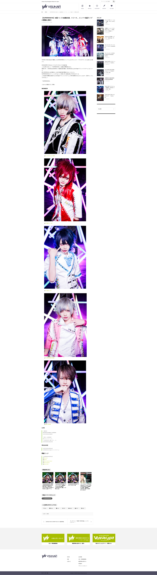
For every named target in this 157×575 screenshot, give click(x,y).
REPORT (104, 8)
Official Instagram (47, 462)
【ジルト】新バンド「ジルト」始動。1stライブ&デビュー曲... (110, 21)
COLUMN (112, 8)
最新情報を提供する (82, 561)
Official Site (46, 458)
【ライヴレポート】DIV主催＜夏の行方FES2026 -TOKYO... (110, 54)
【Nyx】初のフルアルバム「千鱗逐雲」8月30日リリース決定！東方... (110, 88)
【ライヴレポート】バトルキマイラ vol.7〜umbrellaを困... (110, 46)
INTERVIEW (97, 8)
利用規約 (80, 563)
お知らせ (69, 561)
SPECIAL (90, 8)
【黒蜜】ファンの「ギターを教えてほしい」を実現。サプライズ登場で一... (110, 30)
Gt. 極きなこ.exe (48, 223)
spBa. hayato (48, 424)
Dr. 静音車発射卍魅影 (49, 357)
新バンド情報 (50, 22)
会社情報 (80, 556)
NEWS (82, 8)
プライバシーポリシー (82, 565)
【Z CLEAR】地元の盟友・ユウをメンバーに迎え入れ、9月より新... (110, 71)
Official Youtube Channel (48, 461)
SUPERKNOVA (47, 498)
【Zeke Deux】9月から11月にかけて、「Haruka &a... (109, 96)
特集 (68, 559)
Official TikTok (46, 464)
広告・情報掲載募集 (82, 559)
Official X (45, 459)
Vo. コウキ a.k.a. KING (50, 155)
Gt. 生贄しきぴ (48, 290)
